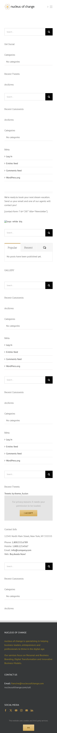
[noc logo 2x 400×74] (19, 5)
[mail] (26, 710)
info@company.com (21, 550)
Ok (28, 727)
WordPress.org (13, 177)
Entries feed (12, 163)
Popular (12, 247)
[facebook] (5, 710)
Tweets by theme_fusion (16, 493)
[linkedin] (32, 710)
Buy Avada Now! (18, 554)
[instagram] (21, 710)
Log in (9, 156)
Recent (28, 247)
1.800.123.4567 (20, 546)
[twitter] (11, 710)
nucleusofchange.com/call (17, 687)
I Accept (28, 513)
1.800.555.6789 (20, 542)
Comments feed (14, 170)
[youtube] (16, 710)
